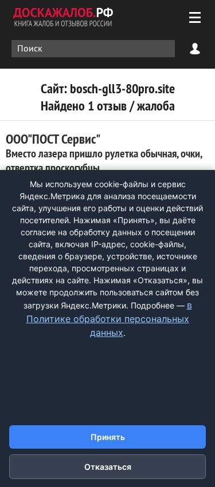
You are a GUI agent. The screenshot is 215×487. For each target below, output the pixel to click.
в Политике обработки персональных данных (109, 318)
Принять (108, 437)
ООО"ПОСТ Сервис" (104, 152)
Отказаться (107, 467)
